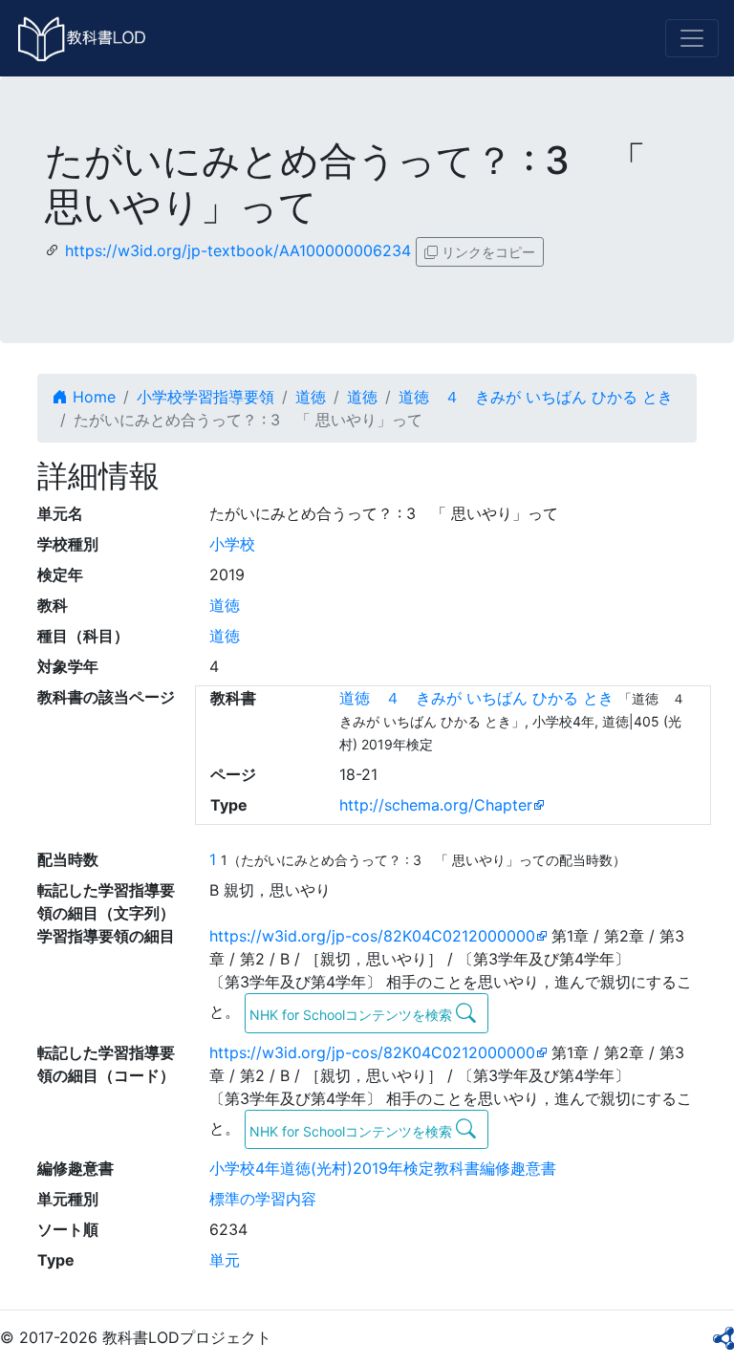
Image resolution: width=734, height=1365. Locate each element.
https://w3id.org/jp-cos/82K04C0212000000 (372, 935)
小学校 (232, 543)
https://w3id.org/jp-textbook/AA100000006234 (238, 250)
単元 (224, 1259)
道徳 (310, 396)
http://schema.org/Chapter (435, 804)
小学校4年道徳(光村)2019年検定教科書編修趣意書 (382, 1168)
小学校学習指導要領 (205, 396)
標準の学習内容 (262, 1198)
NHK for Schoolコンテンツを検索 (352, 1015)
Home (92, 396)
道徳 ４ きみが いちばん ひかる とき (536, 396)
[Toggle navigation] (692, 38)
